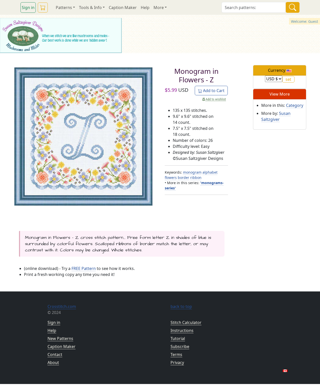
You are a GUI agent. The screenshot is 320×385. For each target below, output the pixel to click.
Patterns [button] (64, 7)
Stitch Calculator (186, 322)
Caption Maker (123, 7)
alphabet (210, 172)
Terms (176, 354)
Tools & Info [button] (90, 7)
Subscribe (179, 346)
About (53, 362)
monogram (192, 172)
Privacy (177, 362)
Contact (55, 354)
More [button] (159, 7)
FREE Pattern (84, 268)
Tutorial (177, 338)
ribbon (196, 177)
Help (145, 7)
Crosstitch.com (62, 306)
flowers (171, 177)
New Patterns (60, 338)
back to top (181, 306)
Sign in (28, 7)
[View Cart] (43, 8)
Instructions (182, 330)
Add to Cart (213, 90)
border (183, 177)
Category (294, 105)
